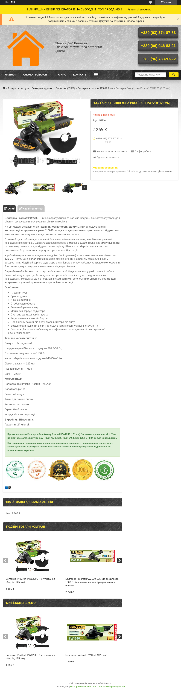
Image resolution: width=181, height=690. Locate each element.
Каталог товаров (35, 74)
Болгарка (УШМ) (65, 88)
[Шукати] (174, 74)
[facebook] (6, 488)
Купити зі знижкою (139, 9)
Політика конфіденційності (111, 686)
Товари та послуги (18, 88)
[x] (9, 488)
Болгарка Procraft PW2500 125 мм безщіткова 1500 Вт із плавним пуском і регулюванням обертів (91, 582)
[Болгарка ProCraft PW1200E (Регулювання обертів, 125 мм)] (32, 556)
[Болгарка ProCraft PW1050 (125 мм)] (92, 632)
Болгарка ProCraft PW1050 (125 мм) (86, 655)
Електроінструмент (42, 88)
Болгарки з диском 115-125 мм (95, 88)
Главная (10, 74)
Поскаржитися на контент (83, 686)
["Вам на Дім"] (26, 47)
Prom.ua (107, 683)
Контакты (80, 74)
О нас (62, 74)
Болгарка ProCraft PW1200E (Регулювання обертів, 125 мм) (30, 580)
